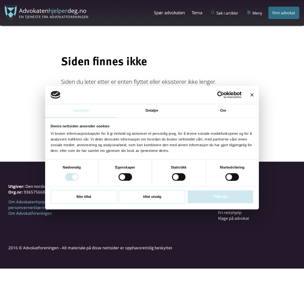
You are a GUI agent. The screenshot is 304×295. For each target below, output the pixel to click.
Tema (197, 12)
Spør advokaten (169, 12)
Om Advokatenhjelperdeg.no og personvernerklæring (37, 204)
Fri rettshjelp (230, 212)
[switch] (125, 177)
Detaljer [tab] (152, 111)
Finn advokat (283, 12)
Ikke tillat (83, 197)
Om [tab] (223, 111)
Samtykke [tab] (81, 111)
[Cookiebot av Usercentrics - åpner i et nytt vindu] (221, 94)
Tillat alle (220, 197)
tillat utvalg (152, 197)
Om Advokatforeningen (30, 213)
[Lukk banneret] (252, 94)
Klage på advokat (233, 218)
